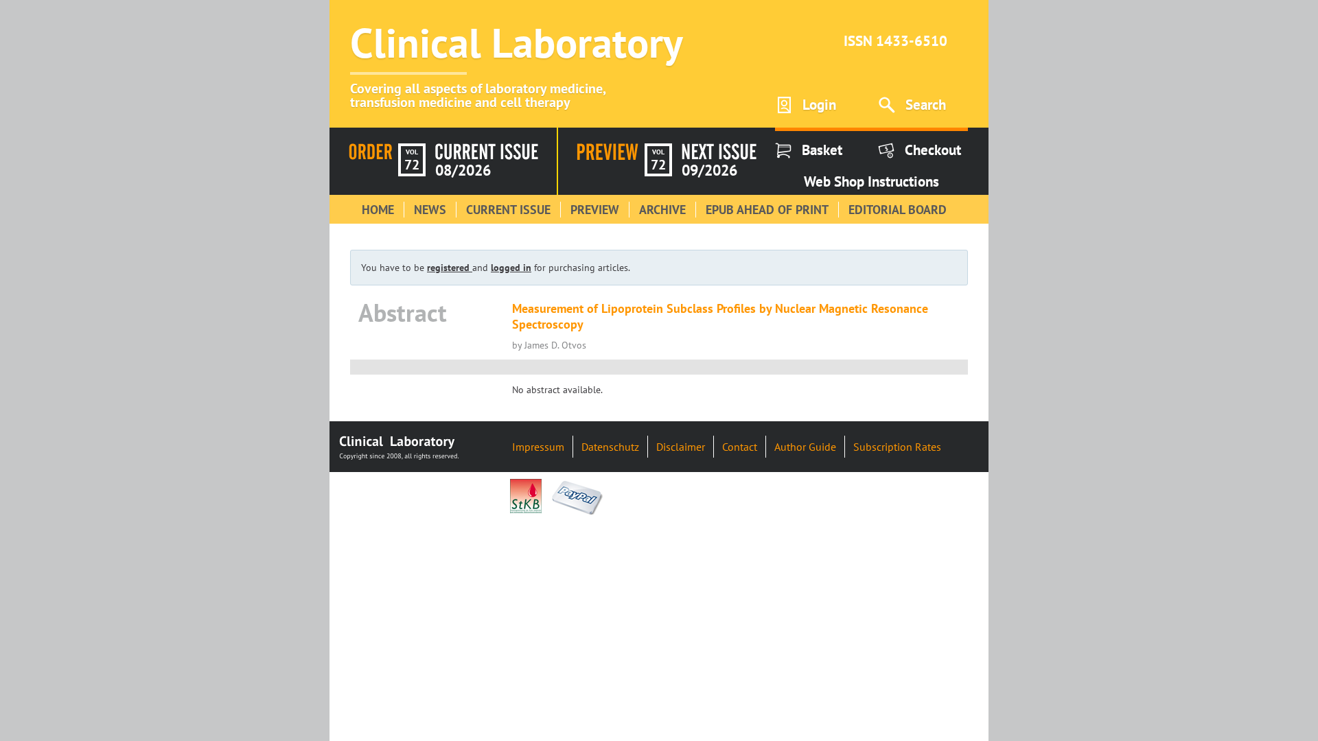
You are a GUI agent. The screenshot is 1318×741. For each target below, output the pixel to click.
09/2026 (709, 170)
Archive (662, 209)
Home (378, 209)
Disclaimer (680, 447)
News (430, 209)
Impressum (538, 447)
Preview (594, 209)
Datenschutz (610, 447)
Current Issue (508, 209)
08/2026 (463, 170)
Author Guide (805, 447)
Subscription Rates (897, 447)
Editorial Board (897, 209)
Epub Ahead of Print (767, 209)
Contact (739, 447)
